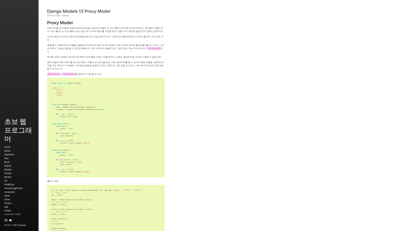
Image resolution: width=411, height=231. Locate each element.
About (7, 151)
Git (5, 180)
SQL (6, 207)
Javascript (9, 192)
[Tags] (10, 221)
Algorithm (9, 154)
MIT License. (19, 225)
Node (7, 195)
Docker (7, 173)
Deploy (7, 165)
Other (7, 199)
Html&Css (9, 184)
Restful (7, 177)
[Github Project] (6, 221)
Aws (6, 158)
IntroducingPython (13, 188)
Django (7, 169)
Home (7, 147)
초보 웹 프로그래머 (18, 130)
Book (6, 162)
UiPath (7, 210)
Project (7, 203)
